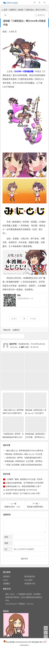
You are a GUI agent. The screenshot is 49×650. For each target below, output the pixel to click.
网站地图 (35, 642)
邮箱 (6, 543)
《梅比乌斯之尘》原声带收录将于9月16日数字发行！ (26, 451)
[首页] (46, 628)
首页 (5, 10)
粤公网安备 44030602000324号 (18, 642)
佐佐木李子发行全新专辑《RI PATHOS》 (22, 490)
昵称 (6, 537)
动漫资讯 (12, 10)
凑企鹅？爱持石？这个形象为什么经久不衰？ (23, 493)
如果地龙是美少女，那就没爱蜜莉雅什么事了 (23, 486)
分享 (34, 319)
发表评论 (41, 15)
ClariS (5, 580)
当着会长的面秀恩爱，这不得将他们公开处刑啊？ (25, 483)
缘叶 (23, 347)
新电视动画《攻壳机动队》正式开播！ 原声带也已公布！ (35, 437)
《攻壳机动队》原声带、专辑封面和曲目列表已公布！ (26, 458)
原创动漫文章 (29, 576)
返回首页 (6, 576)
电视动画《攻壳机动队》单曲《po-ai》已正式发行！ (25, 454)
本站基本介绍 (29, 584)
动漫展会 (6, 584)
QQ (6, 549)
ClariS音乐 (28, 580)
